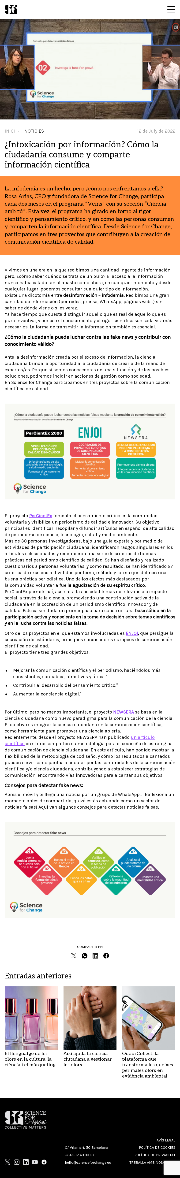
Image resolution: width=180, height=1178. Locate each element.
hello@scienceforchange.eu (88, 1162)
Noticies (34, 131)
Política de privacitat (155, 1155)
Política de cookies (157, 1147)
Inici (10, 131)
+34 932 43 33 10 (79, 1155)
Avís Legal (166, 1140)
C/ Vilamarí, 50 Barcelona (86, 1147)
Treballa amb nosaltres (152, 1162)
